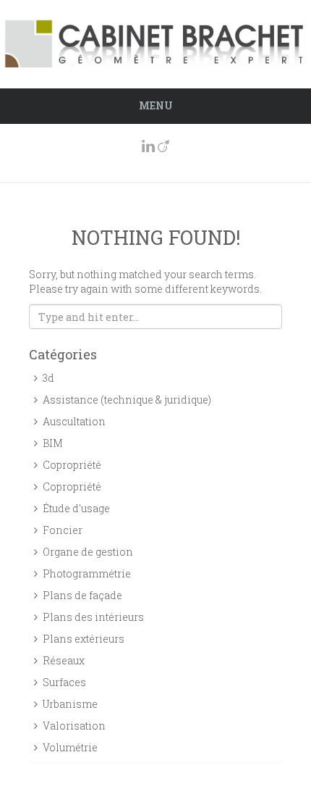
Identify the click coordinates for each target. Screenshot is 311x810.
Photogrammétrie (87, 573)
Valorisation (74, 725)
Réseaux (64, 660)
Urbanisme (70, 704)
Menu (156, 105)
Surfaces (64, 682)
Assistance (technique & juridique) (127, 399)
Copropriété (72, 465)
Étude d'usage (76, 508)
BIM (53, 443)
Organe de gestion (88, 552)
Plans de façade (82, 595)
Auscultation (74, 421)
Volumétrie (70, 747)
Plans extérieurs (83, 639)
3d (48, 378)
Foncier (62, 530)
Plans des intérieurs (93, 617)
